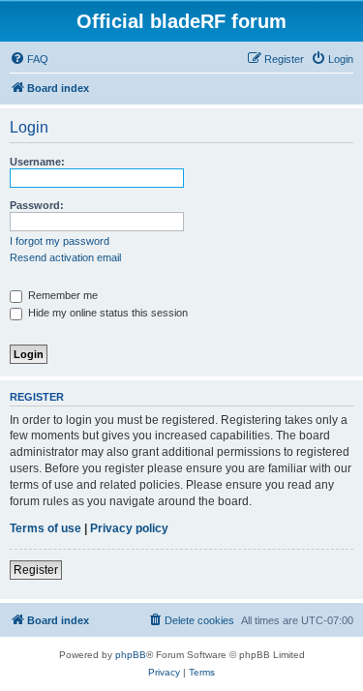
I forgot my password (59, 241)
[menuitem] (29, 59)
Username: (37, 161)
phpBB (130, 654)
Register (36, 570)
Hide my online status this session (106, 312)
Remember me (61, 295)
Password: (37, 205)
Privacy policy (129, 528)
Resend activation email (65, 257)
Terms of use (45, 528)
